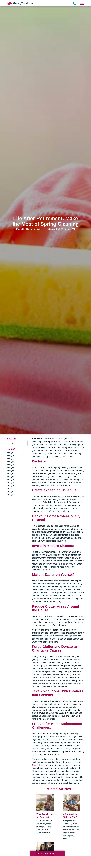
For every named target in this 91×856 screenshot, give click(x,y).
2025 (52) (10, 456)
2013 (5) (10, 492)
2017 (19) (10, 480)
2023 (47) (10, 462)
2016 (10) (10, 483)
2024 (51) (10, 459)
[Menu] (81, 3)
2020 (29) (10, 471)
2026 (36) (10, 453)
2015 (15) (10, 486)
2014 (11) (10, 488)
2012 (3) (10, 495)
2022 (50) (10, 465)
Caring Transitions (40, 765)
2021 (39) (10, 468)
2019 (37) (10, 474)
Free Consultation (47, 853)
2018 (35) (10, 477)
